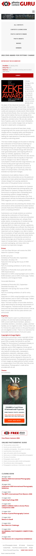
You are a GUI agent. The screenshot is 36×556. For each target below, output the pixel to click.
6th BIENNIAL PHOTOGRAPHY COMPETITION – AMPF (18, 532)
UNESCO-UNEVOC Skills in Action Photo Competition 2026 (15, 507)
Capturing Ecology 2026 (10, 500)
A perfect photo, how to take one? (12, 451)
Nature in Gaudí (7, 519)
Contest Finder (6, 547)
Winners (18, 48)
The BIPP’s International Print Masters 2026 (17, 494)
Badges (18, 43)
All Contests (18, 25)
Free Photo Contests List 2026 (19, 547)
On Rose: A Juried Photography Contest (15, 513)
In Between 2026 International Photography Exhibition (17, 487)
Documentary (5, 373)
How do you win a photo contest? (12, 447)
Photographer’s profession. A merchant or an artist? (17, 465)
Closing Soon (30, 545)
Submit (18, 75)
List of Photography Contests (10, 545)
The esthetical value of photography (13, 463)
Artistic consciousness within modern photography (16, 461)
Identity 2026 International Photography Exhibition (16, 479)
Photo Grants (19, 38)
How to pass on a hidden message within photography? (18, 455)
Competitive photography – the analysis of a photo (16, 449)
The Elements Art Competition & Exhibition (17, 539)
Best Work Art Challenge (10, 525)
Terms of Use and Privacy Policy (11, 550)
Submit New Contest (27, 550)
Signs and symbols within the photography (14, 453)
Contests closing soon (19, 29)
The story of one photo (9, 457)
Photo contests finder (19, 34)
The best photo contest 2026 (10, 445)
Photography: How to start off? (11, 459)
